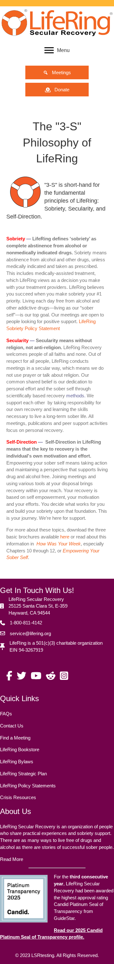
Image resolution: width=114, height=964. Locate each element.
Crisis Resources (18, 797)
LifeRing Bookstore (19, 749)
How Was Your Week (58, 543)
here (64, 536)
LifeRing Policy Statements (28, 785)
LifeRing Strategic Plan (23, 773)
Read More (11, 859)
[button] (57, 72)
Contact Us (11, 725)
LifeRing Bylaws (16, 761)
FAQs (6, 713)
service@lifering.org (30, 633)
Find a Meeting (15, 737)
